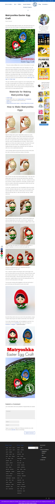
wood (7, 488)
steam (13, 480)
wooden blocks (11, 488)
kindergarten (24, 475)
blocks (7, 456)
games (25, 469)
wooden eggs (9, 97)
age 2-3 (7, 449)
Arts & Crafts (8, 4)
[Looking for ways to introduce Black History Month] (47, 112)
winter (12, 486)
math (23, 480)
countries (24, 458)
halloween (11, 462)
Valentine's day (8, 484)
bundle (18, 456)
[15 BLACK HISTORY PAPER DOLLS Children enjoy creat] (47, 118)
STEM (19, 4)
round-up (7, 473)
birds (13, 454)
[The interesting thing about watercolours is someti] (40, 112)
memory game (19, 482)
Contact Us (42, 459)
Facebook (17, 322)
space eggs (29, 77)
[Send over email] (2, 255)
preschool (23, 484)
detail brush (8, 101)
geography (7, 460)
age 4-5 (14, 449)
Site (42, 455)
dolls (20, 460)
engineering (23, 467)
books (10, 456)
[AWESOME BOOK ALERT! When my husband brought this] (40, 118)
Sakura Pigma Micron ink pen (27, 103)
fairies (12, 458)
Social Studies (27, 4)
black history (19, 454)
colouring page (19, 458)
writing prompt (19, 493)
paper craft (7, 469)
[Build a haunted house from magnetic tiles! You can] (40, 100)
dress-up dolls (19, 462)
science (18, 486)
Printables (45, 4)
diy (6, 458)
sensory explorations (9, 475)
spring (10, 480)
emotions (18, 467)
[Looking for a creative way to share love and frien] (47, 100)
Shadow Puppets (27, 7)
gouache (7, 462)
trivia (23, 488)
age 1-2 (14, 447)
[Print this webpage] (2, 258)
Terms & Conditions (44, 449)
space (7, 480)
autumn (10, 454)
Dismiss (35, 503)
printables (12, 471)
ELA (15, 4)
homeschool (19, 475)
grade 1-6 (23, 471)
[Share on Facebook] (2, 249)
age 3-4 (10, 449)
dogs (18, 460)
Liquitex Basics (21, 99)
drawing (9, 458)
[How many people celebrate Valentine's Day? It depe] (47, 106)
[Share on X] (2, 251)
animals (7, 454)
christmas (13, 456)
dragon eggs (12, 79)
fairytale (21, 469)
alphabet (18, 447)
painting (10, 467)
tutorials (10, 482)
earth (23, 462)
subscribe (13, 429)
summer (7, 482)
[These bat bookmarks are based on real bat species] (40, 94)
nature (7, 467)
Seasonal (10, 21)
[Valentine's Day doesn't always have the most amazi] (40, 106)
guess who (18, 473)
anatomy (22, 447)
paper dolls (11, 469)
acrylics (7, 447)
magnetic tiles (19, 480)
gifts (10, 460)
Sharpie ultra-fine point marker (12, 103)
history (22, 473)
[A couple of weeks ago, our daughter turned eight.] (47, 94)
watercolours (8, 486)
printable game (8, 471)
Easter (6, 21)
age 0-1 (10, 447)
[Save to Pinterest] (2, 253)
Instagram (13, 324)
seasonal (11, 473)
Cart (41, 447)
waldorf (12, 484)
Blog (40, 4)
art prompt (22, 449)
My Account (42, 445)
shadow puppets (23, 486)
